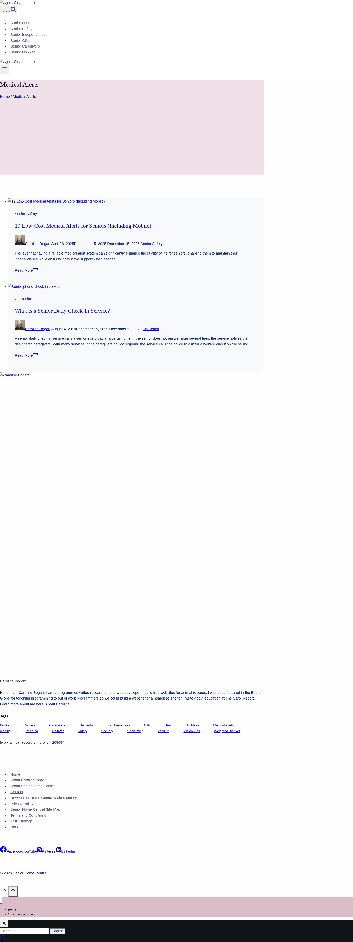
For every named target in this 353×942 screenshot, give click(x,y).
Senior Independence (27, 35)
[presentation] (136, 201)
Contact (16, 792)
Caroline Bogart (37, 244)
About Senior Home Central (32, 786)
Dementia (86, 725)
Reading (32, 731)
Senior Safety (21, 29)
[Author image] (20, 244)
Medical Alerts (223, 725)
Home (15, 774)
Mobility (5, 731)
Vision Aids (192, 731)
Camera (29, 725)
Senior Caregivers (25, 46)
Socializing (135, 731)
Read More (26, 270)
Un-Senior (23, 299)
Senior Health (21, 23)
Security (107, 731)
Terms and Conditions (28, 816)
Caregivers (57, 725)
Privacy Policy (21, 804)
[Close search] (4, 923)
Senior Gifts (20, 40)
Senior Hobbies (23, 52)
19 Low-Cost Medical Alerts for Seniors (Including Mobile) (83, 225)
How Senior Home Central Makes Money (43, 798)
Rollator (58, 731)
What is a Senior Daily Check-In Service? (62, 311)
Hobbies (193, 725)
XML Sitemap (21, 821)
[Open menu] (4, 69)
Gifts (147, 725)
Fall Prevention (119, 725)
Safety (82, 731)
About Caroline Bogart (28, 780)
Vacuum (163, 731)
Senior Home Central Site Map (35, 810)
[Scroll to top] (4, 891)
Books (4, 725)
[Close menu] (1, 900)
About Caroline (57, 704)
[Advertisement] (131, 146)
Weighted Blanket (227, 731)
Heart (169, 725)
